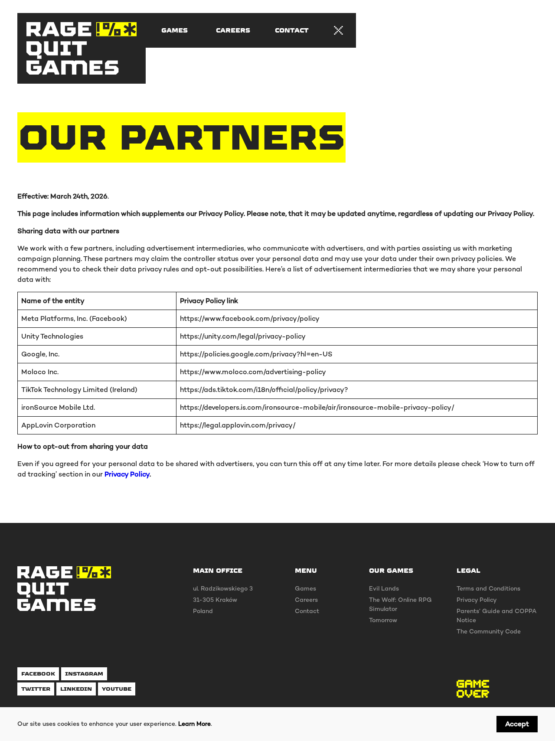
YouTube (116, 688)
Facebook (38, 673)
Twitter (35, 688)
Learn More (194, 724)
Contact (292, 30)
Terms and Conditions (488, 588)
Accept (517, 723)
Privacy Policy (127, 474)
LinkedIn (76, 688)
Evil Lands (384, 588)
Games (174, 30)
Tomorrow (383, 620)
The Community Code (489, 631)
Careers (233, 30)
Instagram (84, 673)
